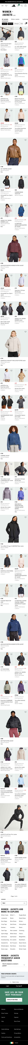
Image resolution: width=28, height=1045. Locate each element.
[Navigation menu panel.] (2, 5)
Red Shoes (13, 946)
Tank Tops (4, 930)
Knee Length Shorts (4, 949)
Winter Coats (4, 915)
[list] (14, 19)
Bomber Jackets (3, 927)
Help (2, 1021)
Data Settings (17, 1029)
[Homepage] (13, 6)
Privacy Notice (17, 1033)
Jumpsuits (4, 918)
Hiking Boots (22, 924)
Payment (16, 1017)
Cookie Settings (5, 1029)
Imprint (3, 1017)
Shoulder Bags (12, 949)
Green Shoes (22, 946)
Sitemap (16, 1013)
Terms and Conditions (6, 1037)
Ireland (16, 1042)
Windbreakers (5, 946)
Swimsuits (4, 936)
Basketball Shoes (22, 940)
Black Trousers (12, 918)
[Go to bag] (25, 5)
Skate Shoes (22, 918)
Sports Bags (4, 933)
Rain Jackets (13, 930)
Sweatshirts (4, 943)
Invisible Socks (12, 927)
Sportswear (13, 936)
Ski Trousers (13, 943)
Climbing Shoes (21, 931)
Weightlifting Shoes (22, 937)
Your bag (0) (19, 986)
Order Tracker (4, 1013)
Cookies (3, 1033)
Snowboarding (5, 940)
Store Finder (17, 1021)
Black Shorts (22, 943)
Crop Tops (4, 924)
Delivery (3, 1009)
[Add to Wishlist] (11, 29)
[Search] (22, 5)
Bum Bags (4, 921)
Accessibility (17, 1037)
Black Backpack (21, 927)
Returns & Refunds (18, 1009)
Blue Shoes (13, 921)
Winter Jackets (21, 921)
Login (7, 986)
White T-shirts (12, 915)
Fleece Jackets (21, 934)
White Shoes (13, 933)
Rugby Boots (22, 915)
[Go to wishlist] (6, 5)
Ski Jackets (13, 940)
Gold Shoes (13, 924)
